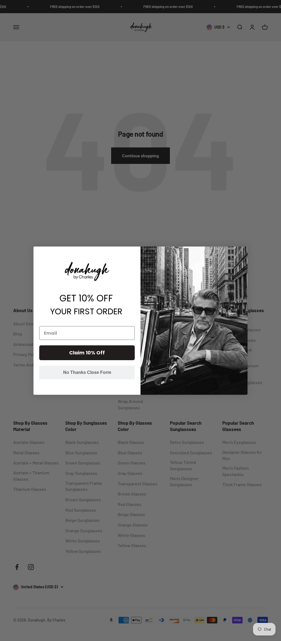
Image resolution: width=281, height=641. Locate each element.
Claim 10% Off (87, 352)
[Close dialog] (243, 251)
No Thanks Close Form (87, 372)
